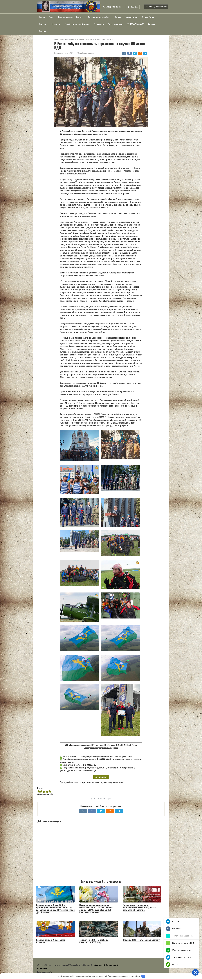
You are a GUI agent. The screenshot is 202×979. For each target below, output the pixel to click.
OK (143, 976)
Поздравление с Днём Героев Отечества (50, 941)
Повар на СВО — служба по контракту (141, 939)
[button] (80, 446)
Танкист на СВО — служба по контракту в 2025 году (93, 941)
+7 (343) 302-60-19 (112, 6)
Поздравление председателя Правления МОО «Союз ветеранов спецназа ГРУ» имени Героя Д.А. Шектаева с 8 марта (96, 908)
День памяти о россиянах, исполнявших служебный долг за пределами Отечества (139, 907)
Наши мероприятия (88, 53)
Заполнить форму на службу (156, 6)
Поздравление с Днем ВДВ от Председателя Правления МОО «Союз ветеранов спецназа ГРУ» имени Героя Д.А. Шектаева (55, 908)
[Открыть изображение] (68, 6)
